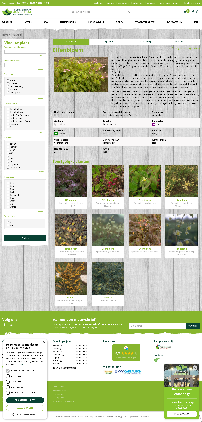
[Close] (195, 367)
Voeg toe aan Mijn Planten (187, 48)
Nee (11, 225)
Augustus (13, 165)
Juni (11, 159)
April (11, 153)
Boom (12, 80)
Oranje (12, 207)
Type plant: (9, 74)
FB (4, 325)
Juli (10, 162)
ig (197, 12)
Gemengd (14, 195)
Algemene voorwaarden (139, 416)
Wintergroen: (9, 216)
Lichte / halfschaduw (19, 115)
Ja (10, 222)
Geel (11, 192)
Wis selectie (41, 56)
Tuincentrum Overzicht (103, 416)
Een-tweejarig (16, 86)
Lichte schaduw (16, 118)
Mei (11, 156)
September (14, 168)
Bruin (11, 189)
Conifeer (13, 83)
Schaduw (13, 124)
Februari (13, 147)
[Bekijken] (186, 12)
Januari (12, 144)
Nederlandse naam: (12, 61)
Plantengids (71, 41)
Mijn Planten (181, 41)
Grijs (11, 198)
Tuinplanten (58, 394)
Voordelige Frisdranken (63, 401)
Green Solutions (85, 416)
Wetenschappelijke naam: (15, 47)
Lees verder (20, 364)
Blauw (12, 186)
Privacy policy (120, 416)
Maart (12, 150)
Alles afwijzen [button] (25, 408)
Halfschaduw (15, 109)
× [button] (44, 342)
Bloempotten (58, 397)
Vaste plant (14, 92)
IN (11, 325)
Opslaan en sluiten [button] (25, 400)
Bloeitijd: (8, 138)
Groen (12, 201)
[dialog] (25, 379)
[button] (25, 414)
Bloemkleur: (9, 177)
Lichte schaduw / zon (19, 121)
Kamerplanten (59, 390)
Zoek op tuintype (144, 41)
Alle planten (107, 41)
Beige (12, 183)
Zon (11, 127)
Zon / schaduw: (10, 103)
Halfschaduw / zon (18, 112)
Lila (11, 204)
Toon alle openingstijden (64, 367)
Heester (13, 89)
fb (192, 12)
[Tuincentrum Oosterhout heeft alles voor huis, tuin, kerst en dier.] (17, 12)
